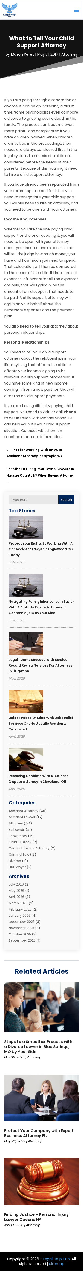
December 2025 (22, 921)
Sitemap (56, 1263)
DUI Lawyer (17, 867)
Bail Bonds (17, 829)
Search (66, 499)
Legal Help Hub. (57, 1259)
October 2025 (20, 934)
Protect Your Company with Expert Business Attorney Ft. (39, 1133)
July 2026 (16, 884)
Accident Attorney (23, 811)
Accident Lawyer (22, 817)
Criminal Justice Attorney (29, 848)
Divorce (15, 861)
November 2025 (21, 928)
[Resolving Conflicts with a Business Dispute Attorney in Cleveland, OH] (26, 760)
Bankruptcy (18, 836)
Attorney (69, 54)
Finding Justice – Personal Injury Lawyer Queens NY (36, 1217)
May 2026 (16, 890)
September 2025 (22, 940)
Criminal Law (19, 854)
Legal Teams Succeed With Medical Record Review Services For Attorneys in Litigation (40, 665)
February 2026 (20, 909)
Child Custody (20, 842)
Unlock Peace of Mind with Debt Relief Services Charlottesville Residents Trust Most (41, 723)
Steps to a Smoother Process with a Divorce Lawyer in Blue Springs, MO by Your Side (38, 1046)
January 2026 (19, 915)
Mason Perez (22, 54)
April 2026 (16, 896)
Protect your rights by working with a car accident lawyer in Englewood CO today (41, 549)
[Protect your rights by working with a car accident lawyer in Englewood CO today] (26, 528)
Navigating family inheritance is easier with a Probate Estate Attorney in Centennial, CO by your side (41, 607)
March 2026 (18, 903)
